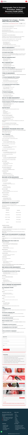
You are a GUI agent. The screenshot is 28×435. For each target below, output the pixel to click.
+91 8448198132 (5, 420)
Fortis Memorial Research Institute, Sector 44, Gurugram (20, 429)
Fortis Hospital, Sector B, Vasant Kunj (19, 427)
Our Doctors (16, 416)
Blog (15, 417)
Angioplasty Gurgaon (5, 426)
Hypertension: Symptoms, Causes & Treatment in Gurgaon (11, 362)
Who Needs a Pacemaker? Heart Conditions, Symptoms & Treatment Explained (13, 358)
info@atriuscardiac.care (6, 419)
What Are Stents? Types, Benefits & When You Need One (11, 357)
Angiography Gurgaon (5, 425)
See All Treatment (5, 429)
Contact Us (16, 420)
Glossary (16, 419)
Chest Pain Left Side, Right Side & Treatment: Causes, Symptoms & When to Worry (14, 361)
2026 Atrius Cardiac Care (12, 433)
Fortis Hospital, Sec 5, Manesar (19, 426)
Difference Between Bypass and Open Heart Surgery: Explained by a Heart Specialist (14, 374)
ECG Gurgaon (4, 427)
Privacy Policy (17, 421)
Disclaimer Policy (17, 422)
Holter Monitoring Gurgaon (6, 428)
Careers (16, 418)
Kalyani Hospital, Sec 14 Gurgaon (19, 425)
